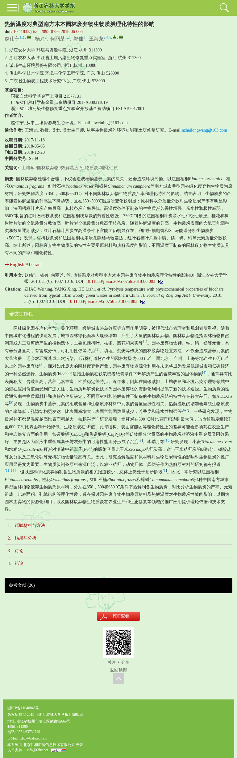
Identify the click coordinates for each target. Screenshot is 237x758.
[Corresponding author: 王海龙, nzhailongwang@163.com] (114, 37)
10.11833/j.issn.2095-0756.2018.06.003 (48, 31)
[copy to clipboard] (142, 301)
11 (8, 470)
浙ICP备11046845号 (23, 708)
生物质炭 (89, 167)
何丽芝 (57, 38)
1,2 (21, 37)
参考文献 (22, 585)
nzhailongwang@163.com (204, 130)
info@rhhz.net (37, 750)
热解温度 (69, 167)
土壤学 (28, 167)
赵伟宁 (12, 38)
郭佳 (78, 38)
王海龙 (96, 38)
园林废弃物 (48, 167)
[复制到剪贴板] (160, 281)
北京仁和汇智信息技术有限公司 (49, 745)
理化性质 (109, 167)
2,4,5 (107, 37)
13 (13, 470)
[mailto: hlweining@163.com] (29, 37)
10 (167, 440)
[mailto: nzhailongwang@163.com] (121, 37)
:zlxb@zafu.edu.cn (33, 738)
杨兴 (40, 38)
